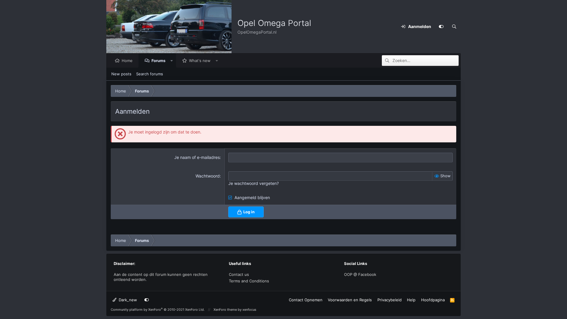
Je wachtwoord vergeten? (253, 183)
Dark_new (127, 299)
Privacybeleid (389, 299)
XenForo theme (225, 309)
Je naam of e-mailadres (197, 157)
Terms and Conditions (249, 281)
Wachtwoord (207, 175)
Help (411, 299)
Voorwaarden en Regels (350, 299)
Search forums (149, 73)
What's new (200, 60)
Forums (158, 60)
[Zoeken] (454, 26)
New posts (121, 73)
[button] (171, 60)
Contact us (239, 274)
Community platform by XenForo (158, 309)
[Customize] (441, 26)
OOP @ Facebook (360, 274)
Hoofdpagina (433, 299)
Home (127, 60)
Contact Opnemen (305, 299)
